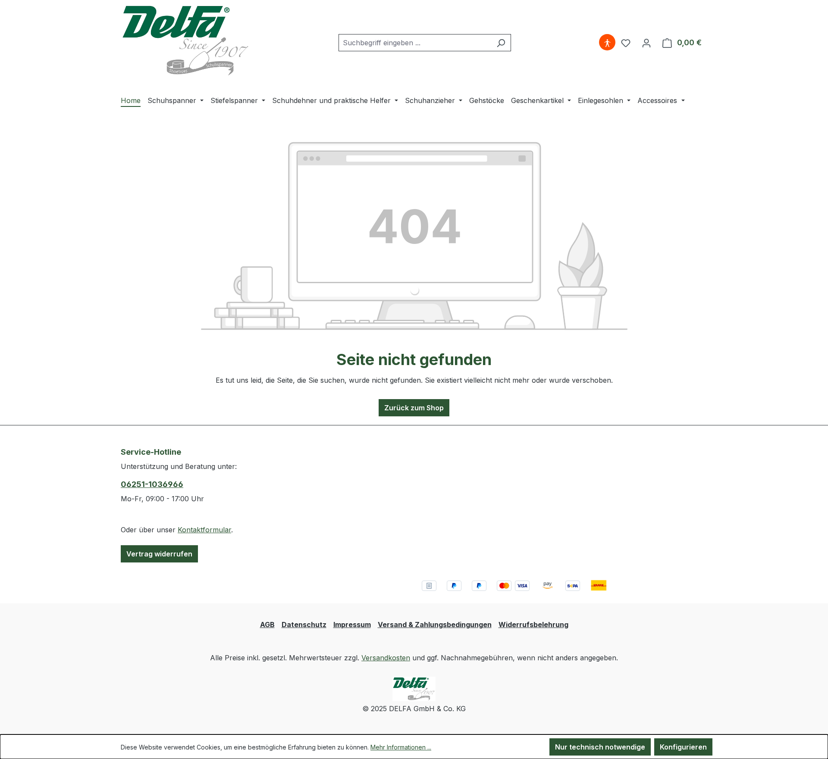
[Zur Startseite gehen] (185, 40)
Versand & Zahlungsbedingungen (435, 624)
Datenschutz (304, 624)
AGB (267, 624)
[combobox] (415, 42)
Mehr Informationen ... (400, 747)
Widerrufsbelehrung (533, 624)
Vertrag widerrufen (159, 554)
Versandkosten (385, 657)
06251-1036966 (152, 484)
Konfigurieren (683, 747)
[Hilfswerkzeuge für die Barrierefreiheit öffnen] (607, 42)
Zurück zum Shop (414, 407)
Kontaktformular (204, 529)
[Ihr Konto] (646, 42)
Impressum (352, 624)
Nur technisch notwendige (600, 747)
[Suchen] (501, 42)
